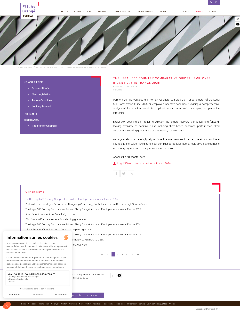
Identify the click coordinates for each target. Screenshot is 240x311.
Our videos (183, 11)
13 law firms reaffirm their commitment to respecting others (58, 229)
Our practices (82, 11)
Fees (105, 304)
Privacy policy (132, 304)
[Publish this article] (123, 173)
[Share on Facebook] (116, 173)
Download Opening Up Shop (157, 304)
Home (64, 11)
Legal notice (120, 304)
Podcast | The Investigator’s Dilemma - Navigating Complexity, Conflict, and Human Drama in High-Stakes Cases (86, 204)
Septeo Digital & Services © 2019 (208, 309)
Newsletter (97, 304)
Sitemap (111, 304)
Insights (39, 67)
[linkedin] (112, 275)
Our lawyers (146, 11)
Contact (214, 11)
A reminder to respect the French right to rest (50, 214)
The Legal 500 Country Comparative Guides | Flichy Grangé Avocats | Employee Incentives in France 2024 (83, 224)
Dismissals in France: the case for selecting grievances (56, 219)
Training (103, 11)
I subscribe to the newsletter (86, 295)
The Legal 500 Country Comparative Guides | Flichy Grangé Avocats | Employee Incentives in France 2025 (83, 209)
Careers (142, 304)
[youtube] (119, 275)
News (199, 11)
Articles (172, 304)
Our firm (165, 11)
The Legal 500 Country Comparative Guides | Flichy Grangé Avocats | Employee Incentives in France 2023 (83, 234)
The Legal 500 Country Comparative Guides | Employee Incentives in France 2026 (76, 67)
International (123, 11)
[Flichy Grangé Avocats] (29, 10)
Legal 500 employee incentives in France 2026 (144, 163)
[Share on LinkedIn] (131, 173)
